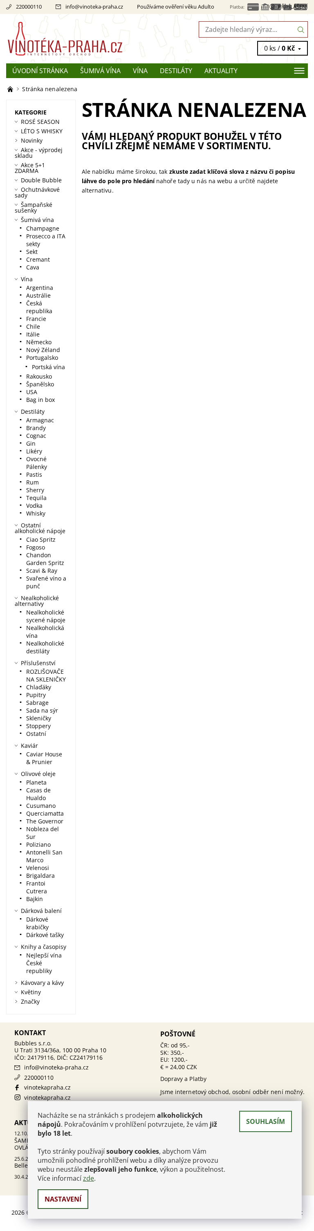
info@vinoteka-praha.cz (94, 6)
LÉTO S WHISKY (42, 131)
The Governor (44, 821)
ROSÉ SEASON (40, 122)
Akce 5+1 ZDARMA (30, 168)
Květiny (31, 992)
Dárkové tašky (45, 935)
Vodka (34, 505)
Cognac (36, 435)
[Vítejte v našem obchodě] (11, 89)
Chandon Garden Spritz (45, 559)
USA (31, 392)
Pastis (34, 474)
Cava (32, 267)
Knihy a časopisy (43, 947)
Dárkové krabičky (37, 923)
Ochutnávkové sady (37, 192)
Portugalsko (42, 357)
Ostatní (36, 734)
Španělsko (40, 384)
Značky (30, 1001)
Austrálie (38, 295)
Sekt (32, 252)
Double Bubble (41, 180)
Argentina (39, 287)
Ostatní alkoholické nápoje (40, 528)
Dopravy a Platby (183, 1079)
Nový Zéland (43, 350)
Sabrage (37, 702)
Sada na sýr (42, 710)
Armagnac (40, 420)
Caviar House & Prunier (44, 758)
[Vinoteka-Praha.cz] (81, 38)
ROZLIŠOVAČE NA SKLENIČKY (46, 675)
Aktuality (221, 70)
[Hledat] (301, 29)
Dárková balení (41, 911)
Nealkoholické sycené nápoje (45, 616)
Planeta (36, 782)
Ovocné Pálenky (36, 463)
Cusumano (41, 805)
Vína (140, 70)
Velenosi (37, 868)
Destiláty (176, 70)
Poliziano (38, 844)
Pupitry (36, 695)
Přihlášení (293, 6)
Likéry (34, 451)
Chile (33, 326)
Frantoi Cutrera (36, 887)
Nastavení (63, 1199)
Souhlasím (265, 1121)
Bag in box (40, 400)
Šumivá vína (100, 70)
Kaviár (29, 745)
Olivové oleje (38, 774)
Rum (32, 482)
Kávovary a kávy (42, 983)
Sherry (35, 490)
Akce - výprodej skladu (39, 152)
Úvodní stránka (40, 70)
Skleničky (38, 718)
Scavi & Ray (41, 570)
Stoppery (38, 726)
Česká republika (39, 307)
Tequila (36, 498)
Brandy (36, 428)
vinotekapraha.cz (47, 1087)
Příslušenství (38, 663)
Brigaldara (40, 875)
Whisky (35, 513)
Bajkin (34, 899)
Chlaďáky (38, 687)
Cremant (38, 259)
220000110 (29, 6)
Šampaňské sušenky (33, 207)
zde (88, 1178)
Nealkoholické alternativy (37, 601)
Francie (36, 319)
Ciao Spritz (41, 539)
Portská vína (48, 367)
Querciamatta (45, 813)
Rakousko (39, 376)
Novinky (32, 140)
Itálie (33, 334)
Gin (31, 443)
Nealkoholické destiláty (45, 647)
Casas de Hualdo (38, 794)
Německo (39, 342)
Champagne (42, 228)
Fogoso (35, 547)
